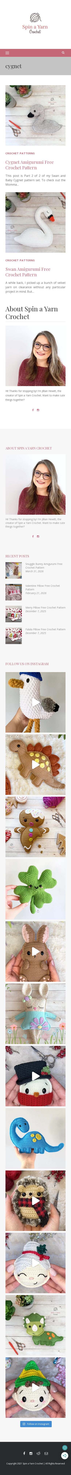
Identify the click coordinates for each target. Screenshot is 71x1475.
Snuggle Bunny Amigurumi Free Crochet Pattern (43, 565)
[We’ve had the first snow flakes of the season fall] (35, 827)
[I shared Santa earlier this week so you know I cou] (35, 1263)
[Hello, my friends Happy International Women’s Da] (35, 889)
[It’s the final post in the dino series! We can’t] (35, 764)
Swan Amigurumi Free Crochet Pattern (27, 271)
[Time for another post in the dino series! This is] (35, 1138)
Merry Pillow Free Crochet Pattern (45, 607)
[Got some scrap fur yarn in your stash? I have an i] (35, 1200)
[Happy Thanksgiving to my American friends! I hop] (35, 1325)
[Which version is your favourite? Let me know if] (35, 1387)
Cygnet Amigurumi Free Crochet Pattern (29, 164)
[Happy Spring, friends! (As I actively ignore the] (35, 1014)
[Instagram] (38, 410)
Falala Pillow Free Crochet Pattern (45, 629)
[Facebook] (33, 410)
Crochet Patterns (20, 153)
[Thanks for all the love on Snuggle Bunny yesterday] (35, 951)
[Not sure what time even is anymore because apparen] (35, 702)
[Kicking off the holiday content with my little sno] (35, 1076)
